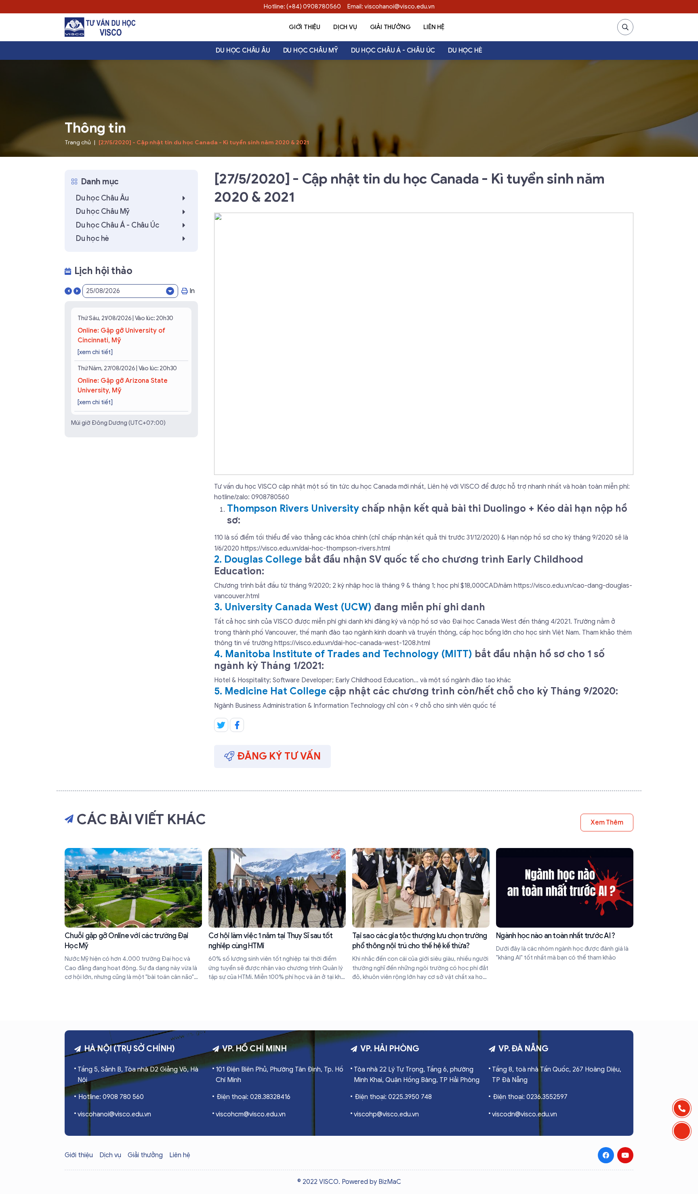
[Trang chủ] (100, 27)
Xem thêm (607, 823)
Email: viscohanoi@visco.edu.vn (391, 6)
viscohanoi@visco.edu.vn (114, 1114)
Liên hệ (433, 27)
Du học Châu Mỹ (310, 50)
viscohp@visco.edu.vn (386, 1114)
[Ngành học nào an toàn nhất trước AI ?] (564, 905)
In (192, 291)
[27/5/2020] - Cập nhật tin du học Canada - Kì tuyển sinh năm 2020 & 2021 (204, 142)
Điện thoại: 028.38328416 (253, 1097)
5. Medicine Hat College (270, 691)
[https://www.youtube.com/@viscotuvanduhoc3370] (625, 1155)
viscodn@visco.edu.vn (524, 1114)
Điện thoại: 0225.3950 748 (393, 1097)
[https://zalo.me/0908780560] (682, 1131)
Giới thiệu (304, 27)
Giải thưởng (390, 27)
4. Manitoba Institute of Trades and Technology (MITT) (343, 654)
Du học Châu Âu (243, 50)
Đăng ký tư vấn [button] (279, 756)
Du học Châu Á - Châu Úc (393, 50)
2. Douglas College (258, 559)
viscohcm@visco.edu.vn (251, 1114)
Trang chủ (78, 142)
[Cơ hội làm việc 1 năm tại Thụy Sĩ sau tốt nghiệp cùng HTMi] (277, 915)
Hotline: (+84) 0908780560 (302, 6)
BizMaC (389, 1182)
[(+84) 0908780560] (682, 1108)
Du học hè (465, 50)
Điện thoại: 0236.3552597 (530, 1097)
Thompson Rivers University (293, 508)
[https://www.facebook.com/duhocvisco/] (606, 1155)
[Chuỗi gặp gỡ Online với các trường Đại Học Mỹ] (133, 915)
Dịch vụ (345, 27)
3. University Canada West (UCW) (293, 607)
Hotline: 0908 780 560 (111, 1097)
